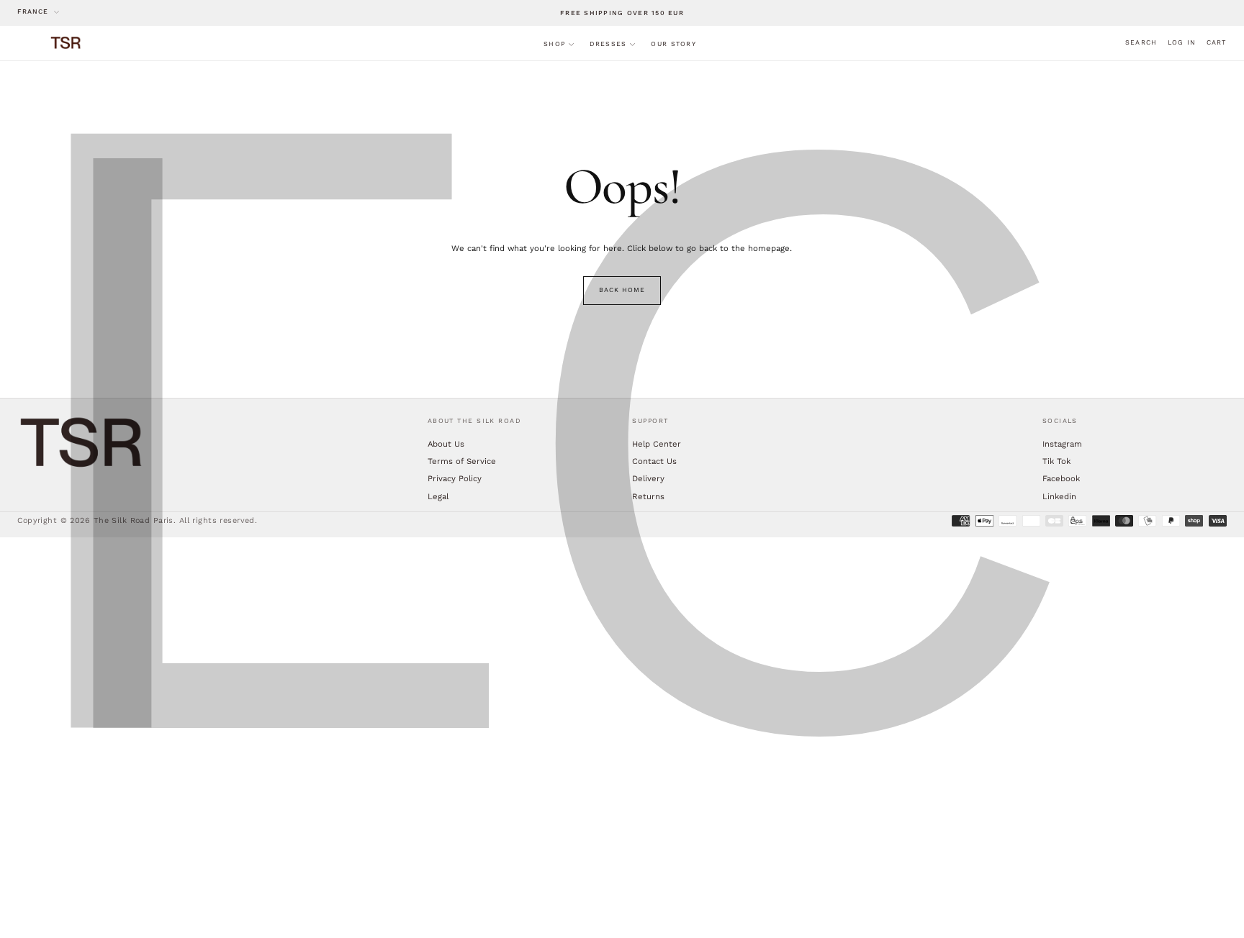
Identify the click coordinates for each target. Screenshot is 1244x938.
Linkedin (1059, 496)
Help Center (656, 444)
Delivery (648, 478)
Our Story (673, 43)
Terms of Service (462, 461)
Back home (621, 289)
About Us (446, 444)
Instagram (1062, 444)
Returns (648, 496)
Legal (438, 496)
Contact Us (654, 461)
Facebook (1061, 478)
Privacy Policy (455, 478)
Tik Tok (1056, 461)
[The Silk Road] (82, 442)
